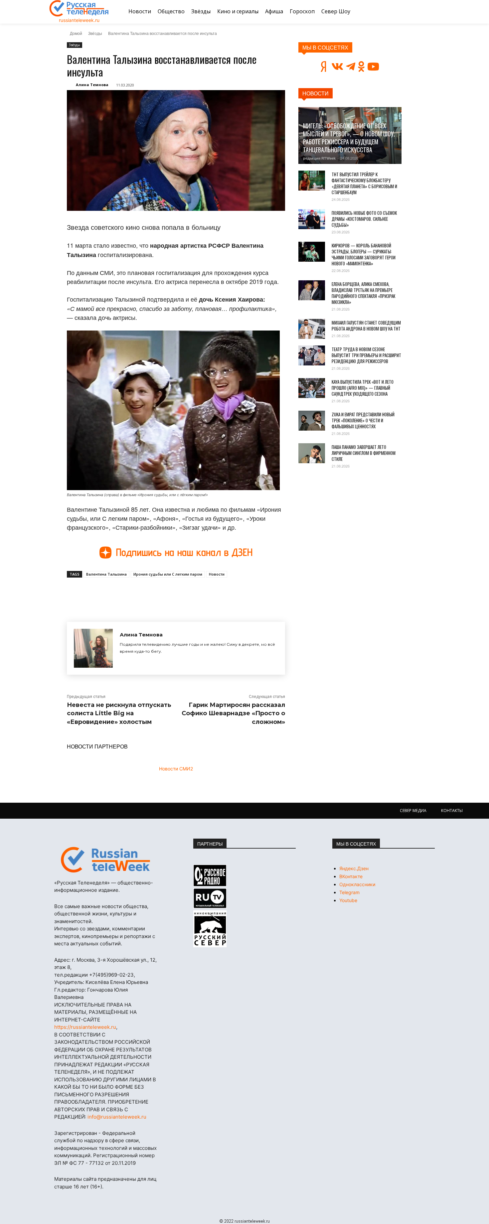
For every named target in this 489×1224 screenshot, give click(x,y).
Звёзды (95, 33)
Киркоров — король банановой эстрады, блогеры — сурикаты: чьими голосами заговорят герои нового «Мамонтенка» (364, 254)
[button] (432, 12)
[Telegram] (158, 593)
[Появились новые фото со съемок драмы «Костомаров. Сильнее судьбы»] (311, 219)
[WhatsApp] (174, 593)
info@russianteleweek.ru (116, 1117)
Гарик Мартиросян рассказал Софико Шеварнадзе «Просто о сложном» (233, 713)
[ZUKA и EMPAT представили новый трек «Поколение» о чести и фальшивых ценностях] (311, 421)
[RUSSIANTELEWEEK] (79, 8)
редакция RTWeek (319, 158)
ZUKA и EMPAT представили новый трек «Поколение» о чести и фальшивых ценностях (363, 420)
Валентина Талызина (106, 574)
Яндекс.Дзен (354, 868)
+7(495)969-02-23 (111, 975)
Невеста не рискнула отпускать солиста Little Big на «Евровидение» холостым (119, 713)
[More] (190, 593)
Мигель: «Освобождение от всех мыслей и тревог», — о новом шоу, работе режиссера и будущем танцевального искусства (349, 137)
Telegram (349, 892)
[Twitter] (143, 593)
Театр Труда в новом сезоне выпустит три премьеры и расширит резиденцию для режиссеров (366, 355)
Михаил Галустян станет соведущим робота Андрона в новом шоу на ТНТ (366, 325)
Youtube (348, 900)
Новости (217, 574)
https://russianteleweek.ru (85, 1027)
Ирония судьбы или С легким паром (167, 574)
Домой (76, 33)
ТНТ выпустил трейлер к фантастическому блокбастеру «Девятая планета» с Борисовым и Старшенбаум (364, 183)
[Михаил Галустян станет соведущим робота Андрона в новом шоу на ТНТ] (311, 329)
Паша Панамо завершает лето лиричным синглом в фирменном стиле (364, 453)
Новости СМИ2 (176, 768)
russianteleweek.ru (79, 20)
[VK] (128, 593)
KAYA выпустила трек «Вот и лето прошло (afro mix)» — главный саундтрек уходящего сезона (363, 387)
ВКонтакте (351, 876)
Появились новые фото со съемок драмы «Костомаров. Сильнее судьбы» (364, 218)
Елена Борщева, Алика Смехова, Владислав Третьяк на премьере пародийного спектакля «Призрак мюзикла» (363, 293)
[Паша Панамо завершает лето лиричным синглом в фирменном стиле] (311, 453)
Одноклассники (357, 884)
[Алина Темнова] (93, 648)
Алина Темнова (92, 84)
